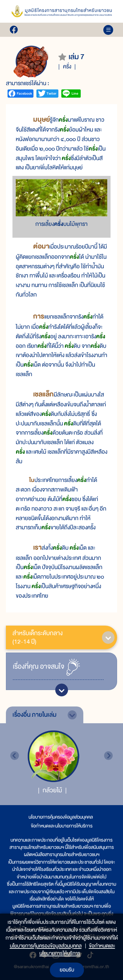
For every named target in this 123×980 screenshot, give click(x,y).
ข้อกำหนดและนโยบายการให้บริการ (61, 825)
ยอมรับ (67, 970)
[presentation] (14, 755)
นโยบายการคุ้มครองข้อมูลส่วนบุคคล (61, 817)
